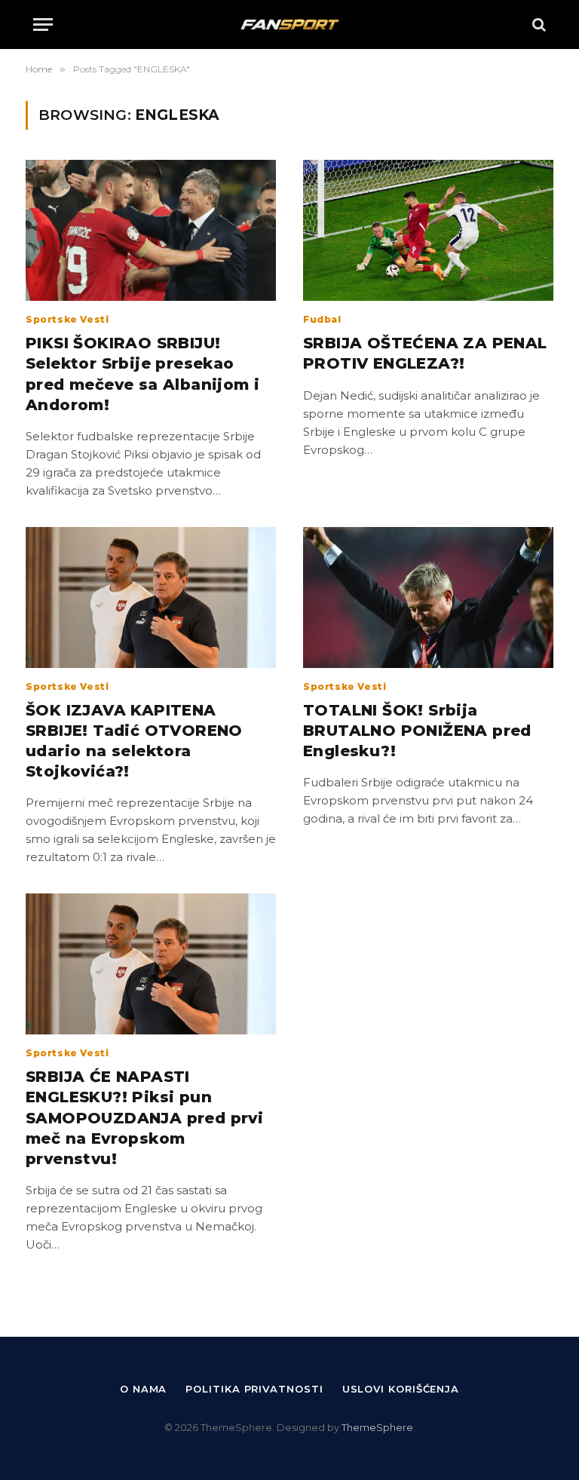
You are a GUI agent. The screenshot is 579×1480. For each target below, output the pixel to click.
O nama (143, 1389)
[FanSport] (289, 24)
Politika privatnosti (254, 1389)
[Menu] (43, 24)
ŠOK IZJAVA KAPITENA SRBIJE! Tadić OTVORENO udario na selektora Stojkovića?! (134, 741)
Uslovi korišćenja (400, 1389)
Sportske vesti (67, 319)
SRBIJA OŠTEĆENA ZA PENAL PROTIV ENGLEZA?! (425, 353)
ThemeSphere (377, 1427)
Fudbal (322, 319)
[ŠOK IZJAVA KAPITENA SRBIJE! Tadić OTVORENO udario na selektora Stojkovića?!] (151, 597)
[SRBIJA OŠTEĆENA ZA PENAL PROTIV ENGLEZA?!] (428, 230)
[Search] (537, 24)
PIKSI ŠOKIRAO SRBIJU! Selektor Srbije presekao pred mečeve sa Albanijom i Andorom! (142, 374)
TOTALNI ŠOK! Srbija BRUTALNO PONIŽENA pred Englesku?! (417, 730)
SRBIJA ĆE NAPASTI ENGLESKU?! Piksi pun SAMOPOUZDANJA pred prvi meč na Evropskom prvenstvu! (144, 1118)
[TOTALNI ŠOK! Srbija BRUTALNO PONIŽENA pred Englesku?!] (428, 597)
